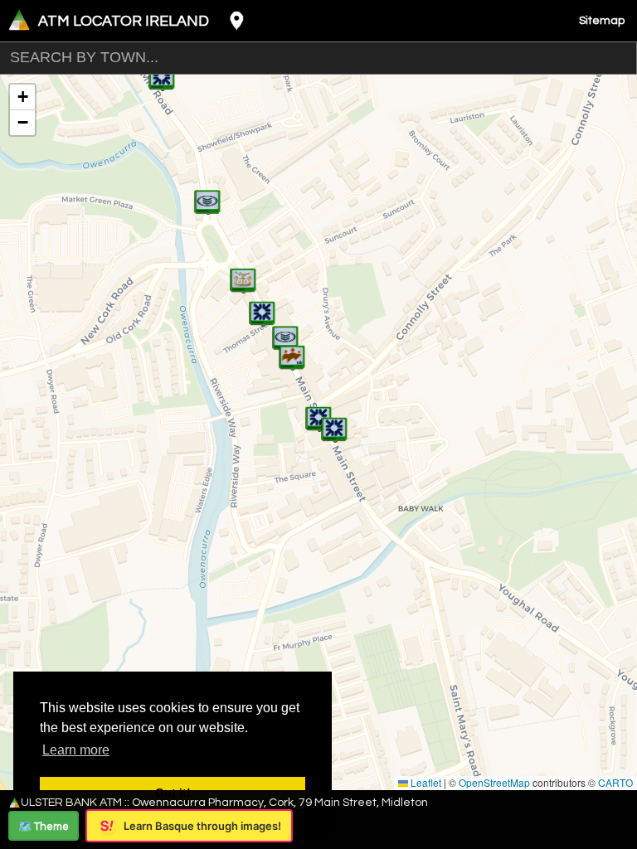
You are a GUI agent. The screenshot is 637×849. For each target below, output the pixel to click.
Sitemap (602, 21)
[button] (292, 349)
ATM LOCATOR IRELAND (123, 21)
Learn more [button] (75, 750)
